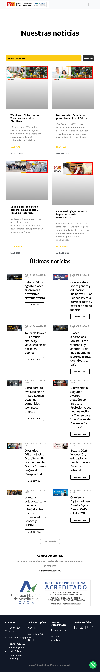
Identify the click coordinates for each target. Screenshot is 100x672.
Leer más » (16, 146)
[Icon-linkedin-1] (75, 627)
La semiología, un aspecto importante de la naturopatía (72, 214)
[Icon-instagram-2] (86, 627)
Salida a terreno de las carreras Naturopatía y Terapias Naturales (24, 209)
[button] (50, 541)
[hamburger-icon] (91, 4)
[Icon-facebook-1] (92, 627)
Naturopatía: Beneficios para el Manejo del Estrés (71, 116)
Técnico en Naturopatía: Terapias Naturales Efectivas (24, 118)
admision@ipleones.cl (50, 570)
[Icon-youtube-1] (81, 627)
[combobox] (44, 58)
